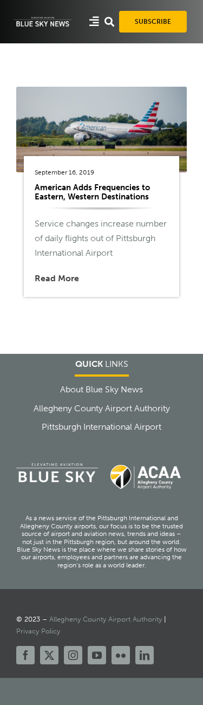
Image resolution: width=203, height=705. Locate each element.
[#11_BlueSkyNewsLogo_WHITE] (43, 20)
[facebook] (25, 655)
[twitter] (49, 655)
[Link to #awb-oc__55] (94, 21)
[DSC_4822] (101, 91)
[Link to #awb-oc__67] (109, 22)
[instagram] (73, 655)
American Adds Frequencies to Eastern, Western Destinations (92, 192)
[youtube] (97, 655)
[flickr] (121, 655)
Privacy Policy (38, 631)
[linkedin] (144, 655)
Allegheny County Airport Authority (105, 619)
